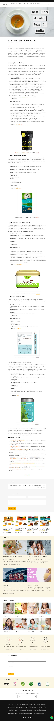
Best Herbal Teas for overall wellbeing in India (14, 557)
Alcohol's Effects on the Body (15, 446)
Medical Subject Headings (34, 457)
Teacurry (27, 152)
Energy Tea (41, 631)
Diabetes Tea (30, 631)
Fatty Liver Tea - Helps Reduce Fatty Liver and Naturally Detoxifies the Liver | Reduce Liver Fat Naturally (45, 528)
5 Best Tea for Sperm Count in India (37, 556)
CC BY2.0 (37, 152)
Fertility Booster (6, 616)
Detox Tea (17, 631)
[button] (12, 3)
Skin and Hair (30, 616)
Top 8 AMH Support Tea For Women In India (39, 584)
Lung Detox (41, 616)
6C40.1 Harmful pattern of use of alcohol (18, 458)
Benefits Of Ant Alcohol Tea (20, 152)
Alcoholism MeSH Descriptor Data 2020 (17, 440)
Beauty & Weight (18, 616)
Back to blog (27, 475)
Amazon (29, 125)
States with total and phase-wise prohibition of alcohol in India (22, 463)
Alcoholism (12, 457)
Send (11, 673)
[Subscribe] (35, 696)
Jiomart (25, 125)
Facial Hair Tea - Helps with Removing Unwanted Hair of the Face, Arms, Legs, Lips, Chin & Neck (8, 528)
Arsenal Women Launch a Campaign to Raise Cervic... (13, 584)
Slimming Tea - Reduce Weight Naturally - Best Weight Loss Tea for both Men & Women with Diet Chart (32, 528)
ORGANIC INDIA (18, 188)
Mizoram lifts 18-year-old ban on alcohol (18, 469)
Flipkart (21, 125)
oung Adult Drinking (14, 453)
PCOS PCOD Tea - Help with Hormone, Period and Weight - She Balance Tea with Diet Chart (21, 528)
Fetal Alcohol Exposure (14, 443)
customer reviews (24, 96)
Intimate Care (5, 631)
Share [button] (10, 45)
